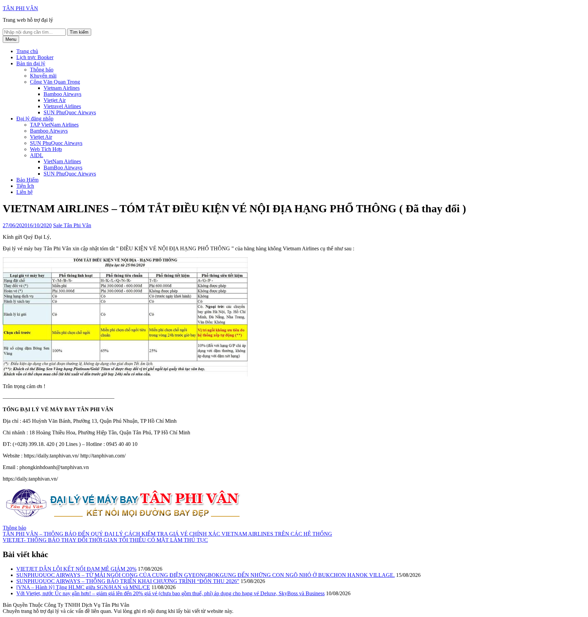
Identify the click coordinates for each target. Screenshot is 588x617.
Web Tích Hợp (46, 149)
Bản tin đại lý (30, 63)
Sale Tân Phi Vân (72, 225)
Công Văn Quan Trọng (55, 82)
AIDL (36, 155)
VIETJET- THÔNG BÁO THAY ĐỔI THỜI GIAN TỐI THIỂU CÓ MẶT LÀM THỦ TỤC (105, 540)
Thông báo (41, 69)
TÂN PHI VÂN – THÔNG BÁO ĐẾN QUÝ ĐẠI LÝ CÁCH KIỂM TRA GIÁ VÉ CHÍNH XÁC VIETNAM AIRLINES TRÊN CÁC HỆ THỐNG (167, 534)
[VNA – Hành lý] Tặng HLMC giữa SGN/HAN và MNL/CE (83, 587)
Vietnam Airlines (62, 88)
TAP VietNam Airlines (54, 125)
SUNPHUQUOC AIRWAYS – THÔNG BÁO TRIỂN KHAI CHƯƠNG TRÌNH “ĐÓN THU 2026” (127, 581)
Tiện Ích (25, 186)
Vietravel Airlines (62, 106)
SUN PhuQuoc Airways (70, 112)
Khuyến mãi (43, 76)
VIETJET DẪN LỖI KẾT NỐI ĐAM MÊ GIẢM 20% (76, 569)
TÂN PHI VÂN (20, 8)
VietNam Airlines (62, 161)
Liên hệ (24, 192)
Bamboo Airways (62, 94)
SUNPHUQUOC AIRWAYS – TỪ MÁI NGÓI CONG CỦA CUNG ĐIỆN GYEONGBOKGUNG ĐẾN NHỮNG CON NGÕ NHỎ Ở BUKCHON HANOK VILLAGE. (205, 575)
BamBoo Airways (63, 167)
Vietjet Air (55, 100)
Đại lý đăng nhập (34, 118)
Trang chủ (27, 51)
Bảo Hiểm (27, 180)
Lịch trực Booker (34, 57)
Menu (10, 39)
